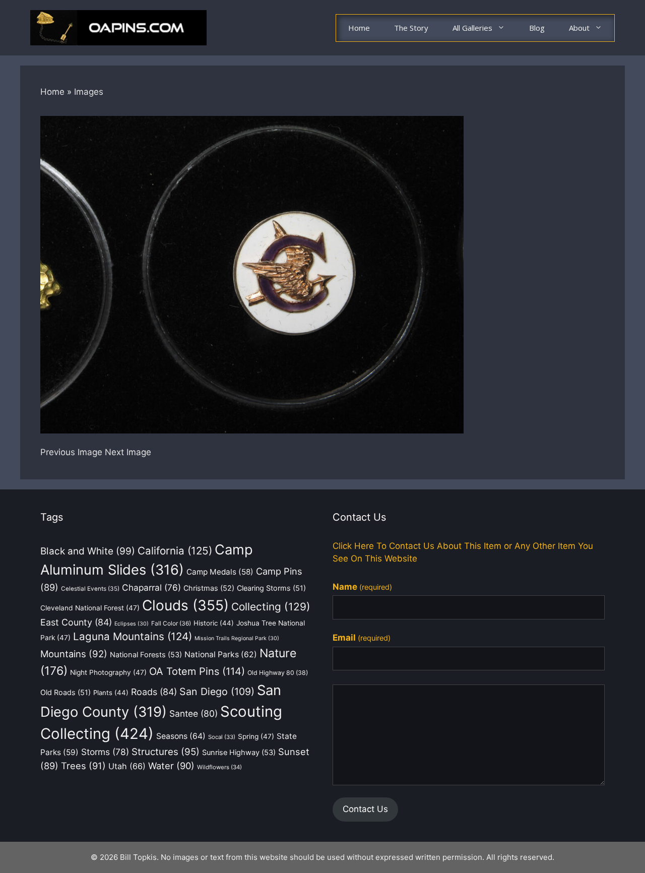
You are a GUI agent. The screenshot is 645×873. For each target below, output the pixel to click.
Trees (83, 765)
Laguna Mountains (132, 636)
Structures (166, 752)
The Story (411, 28)
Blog (537, 28)
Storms (105, 751)
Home (359, 28)
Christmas (208, 588)
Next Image (128, 452)
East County (76, 622)
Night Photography (108, 672)
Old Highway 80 (277, 672)
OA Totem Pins (197, 671)
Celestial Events (90, 588)
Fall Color (171, 623)
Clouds (185, 605)
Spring (256, 736)
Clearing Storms (271, 588)
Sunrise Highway (239, 752)
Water (171, 765)
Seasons (181, 736)
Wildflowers (219, 767)
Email (362, 638)
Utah (127, 766)
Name (362, 587)
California (175, 550)
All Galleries (472, 28)
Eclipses (131, 623)
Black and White (87, 551)
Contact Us (365, 809)
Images (88, 92)
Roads (154, 692)
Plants (110, 693)
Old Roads (65, 692)
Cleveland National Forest (90, 608)
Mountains (73, 653)
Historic (214, 623)
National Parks (220, 654)
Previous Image (71, 452)
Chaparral (151, 587)
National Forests (146, 654)
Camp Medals (219, 572)
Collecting (270, 606)
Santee (193, 713)
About (579, 28)
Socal (221, 736)
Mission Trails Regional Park (237, 638)
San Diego (216, 691)
